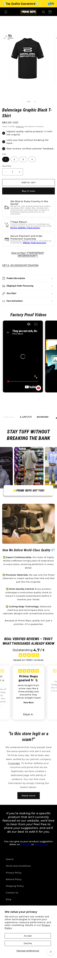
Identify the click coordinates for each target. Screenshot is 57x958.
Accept (28, 935)
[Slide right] (35, 101)
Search (10, 859)
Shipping (20, 126)
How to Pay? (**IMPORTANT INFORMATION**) (27, 254)
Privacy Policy (13, 872)
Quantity (6, 166)
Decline (28, 943)
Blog (8, 899)
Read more (28, 795)
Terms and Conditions (18, 866)
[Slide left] (22, 101)
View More (28, 702)
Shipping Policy (15, 886)
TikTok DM (41, 844)
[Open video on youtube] (38, 388)
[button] (6, 12)
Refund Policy (14, 879)
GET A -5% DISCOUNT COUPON (20, 265)
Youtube (26, 844)
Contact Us (12, 892)
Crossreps (14, 763)
